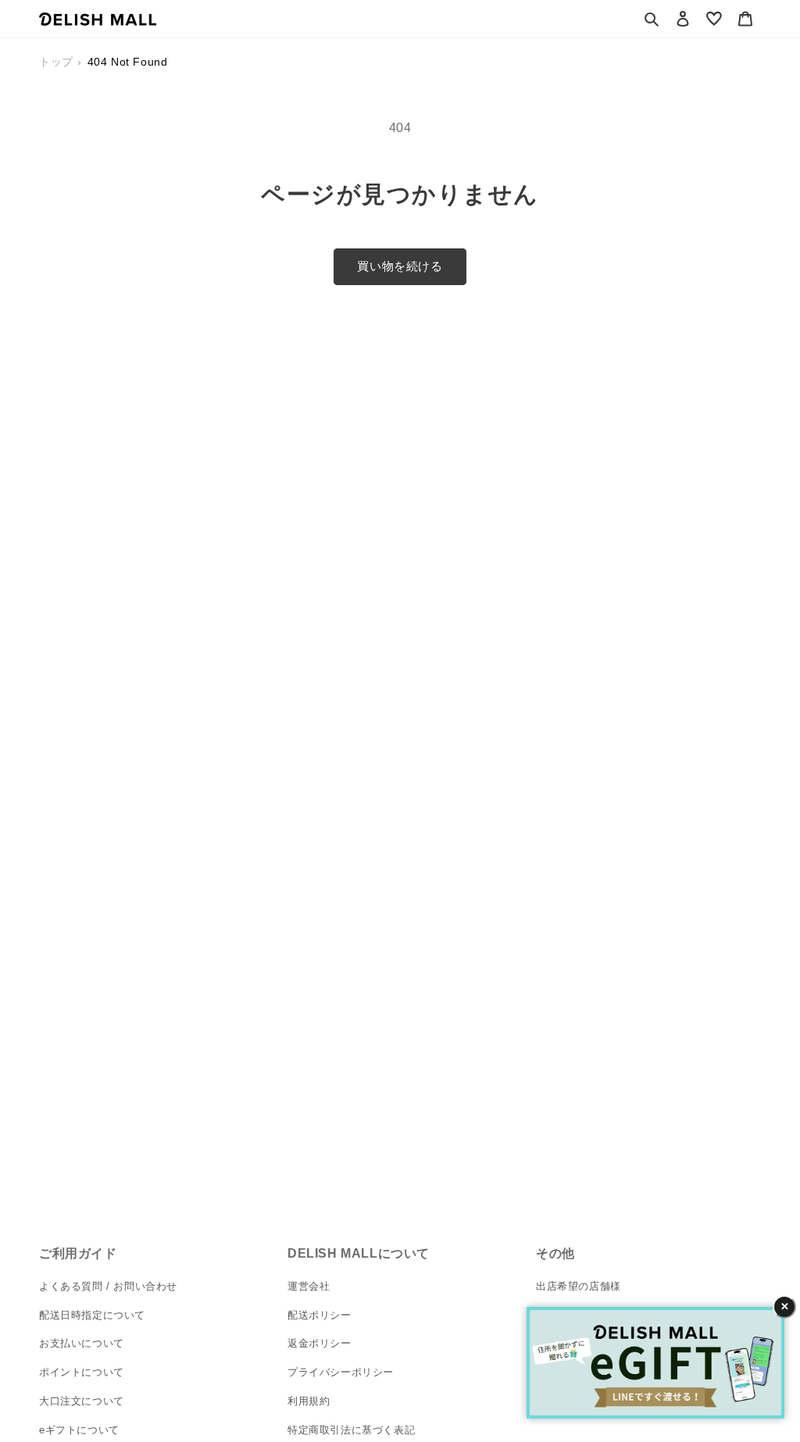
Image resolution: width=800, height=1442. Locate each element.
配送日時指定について (92, 1315)
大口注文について (81, 1401)
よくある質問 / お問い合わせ (108, 1286)
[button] (651, 18)
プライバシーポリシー (341, 1372)
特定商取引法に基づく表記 (351, 1430)
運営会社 (309, 1286)
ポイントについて (81, 1372)
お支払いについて (81, 1343)
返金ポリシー (320, 1343)
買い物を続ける (399, 266)
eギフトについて (79, 1430)
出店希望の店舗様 (578, 1286)
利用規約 (309, 1401)
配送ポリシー (320, 1315)
